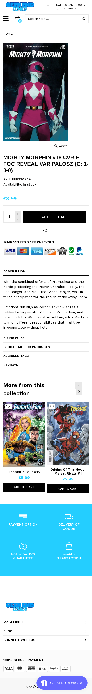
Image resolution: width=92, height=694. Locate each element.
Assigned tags (16, 356)
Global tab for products (26, 347)
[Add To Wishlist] (8, 406)
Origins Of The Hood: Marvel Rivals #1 (68, 471)
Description (14, 271)
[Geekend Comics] (20, 6)
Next (79, 391)
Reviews (10, 364)
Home (8, 33)
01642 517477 (68, 8)
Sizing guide (14, 338)
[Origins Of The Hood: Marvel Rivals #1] (68, 433)
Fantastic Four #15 (24, 472)
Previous (78, 385)
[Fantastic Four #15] (24, 434)
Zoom (63, 145)
